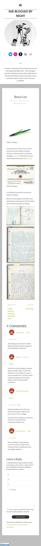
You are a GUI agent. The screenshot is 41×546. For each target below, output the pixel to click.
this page (29, 158)
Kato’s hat (16, 156)
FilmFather (20, 332)
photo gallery (21, 103)
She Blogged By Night (20, 14)
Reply (28, 332)
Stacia (18, 357)
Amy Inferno (20, 431)
